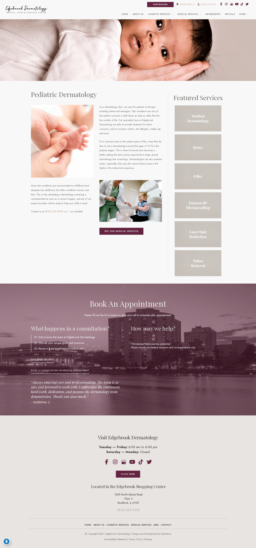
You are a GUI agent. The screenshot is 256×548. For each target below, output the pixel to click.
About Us (98, 524)
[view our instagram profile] (226, 4)
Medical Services (141, 524)
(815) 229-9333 (208, 4)
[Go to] (128, 511)
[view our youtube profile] (237, 4)
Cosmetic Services (118, 524)
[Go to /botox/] (198, 147)
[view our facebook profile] (221, 4)
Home (88, 524)
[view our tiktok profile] (242, 4)
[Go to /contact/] (128, 499)
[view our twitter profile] (247, 4)
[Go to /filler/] (198, 176)
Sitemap (148, 539)
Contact (166, 524)
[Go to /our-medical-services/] (198, 118)
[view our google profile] (231, 4)
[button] (160, 4)
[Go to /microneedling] (198, 205)
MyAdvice (166, 534)
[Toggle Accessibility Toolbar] (6, 541)
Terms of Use (135, 539)
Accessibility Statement (115, 539)
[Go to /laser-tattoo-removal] (198, 263)
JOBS (156, 524)
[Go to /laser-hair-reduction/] (198, 234)
